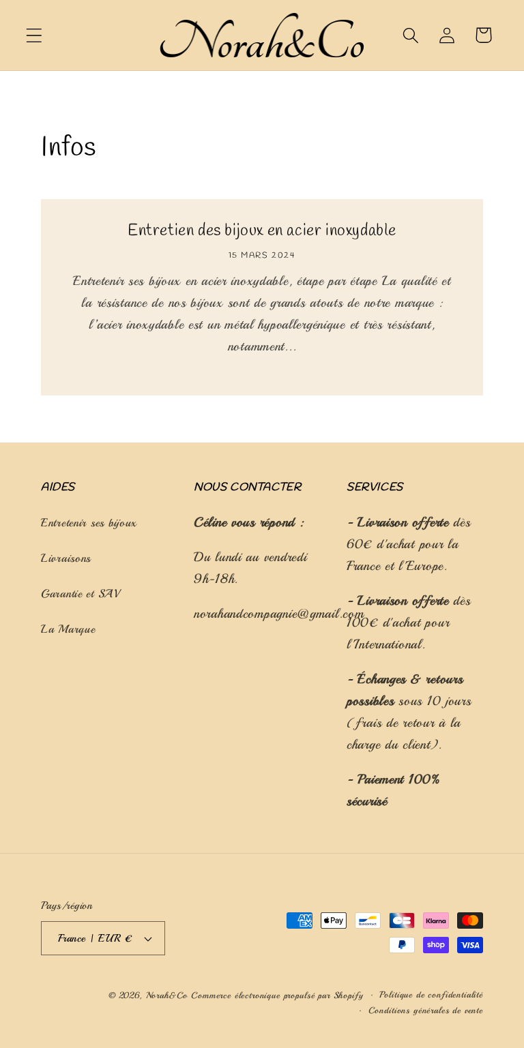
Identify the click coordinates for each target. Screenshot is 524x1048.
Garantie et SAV (80, 593)
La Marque (68, 629)
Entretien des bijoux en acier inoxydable (262, 232)
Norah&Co (169, 995)
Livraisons (66, 558)
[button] (34, 35)
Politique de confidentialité (431, 994)
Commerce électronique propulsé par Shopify (277, 995)
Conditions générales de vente (425, 1010)
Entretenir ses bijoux (89, 522)
